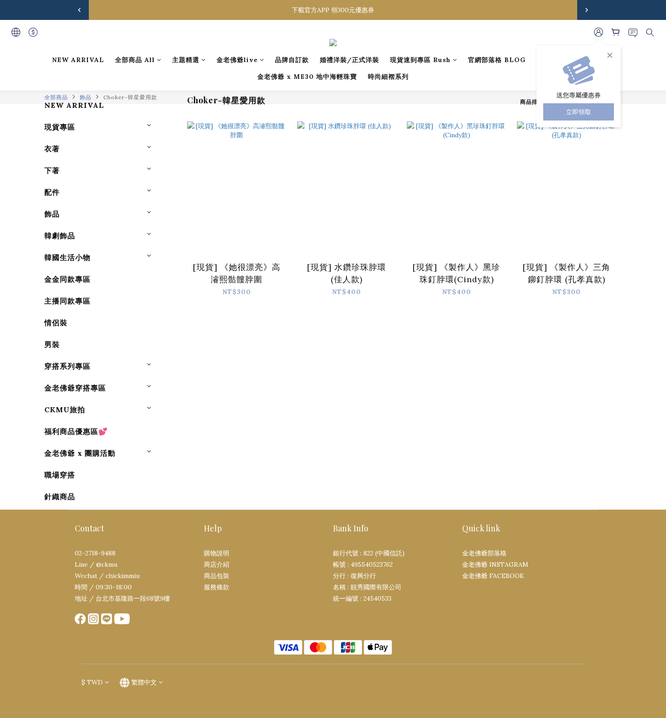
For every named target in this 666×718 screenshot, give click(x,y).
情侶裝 (56, 322)
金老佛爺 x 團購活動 (80, 453)
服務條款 (216, 587)
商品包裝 (216, 576)
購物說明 (216, 553)
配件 (52, 192)
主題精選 (185, 60)
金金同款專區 (67, 279)
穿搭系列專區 (67, 366)
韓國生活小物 (67, 257)
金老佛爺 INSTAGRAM (495, 564)
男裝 (52, 344)
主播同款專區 (67, 300)
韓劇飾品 (59, 235)
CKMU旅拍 (64, 409)
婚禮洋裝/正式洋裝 (349, 60)
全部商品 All (135, 60)
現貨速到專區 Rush (420, 60)
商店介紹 (216, 564)
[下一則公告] (587, 10)
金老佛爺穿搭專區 (75, 387)
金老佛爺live (237, 60)
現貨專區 (59, 126)
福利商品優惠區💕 (76, 431)
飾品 (52, 213)
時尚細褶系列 (388, 76)
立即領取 (578, 112)
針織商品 (59, 496)
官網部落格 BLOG (497, 60)
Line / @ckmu (96, 564)
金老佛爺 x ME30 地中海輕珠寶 (307, 76)
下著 (52, 170)
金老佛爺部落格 (484, 553)
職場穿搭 (59, 474)
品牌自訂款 (292, 60)
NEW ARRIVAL (78, 60)
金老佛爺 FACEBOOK (493, 576)
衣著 (52, 148)
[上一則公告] (79, 10)
